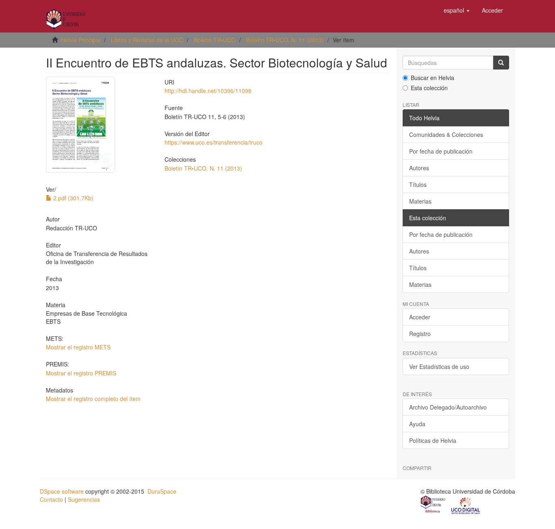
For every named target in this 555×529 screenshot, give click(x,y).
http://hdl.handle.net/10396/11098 (208, 91)
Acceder (419, 317)
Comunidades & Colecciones (446, 134)
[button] (457, 10)
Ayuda (417, 424)
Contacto (51, 499)
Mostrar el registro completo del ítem (93, 399)
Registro (420, 334)
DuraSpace (161, 491)
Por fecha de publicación (441, 151)
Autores (419, 168)
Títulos (418, 184)
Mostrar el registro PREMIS (81, 373)
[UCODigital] (466, 505)
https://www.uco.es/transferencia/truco (213, 142)
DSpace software (62, 491)
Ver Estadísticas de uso (439, 366)
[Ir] (501, 62)
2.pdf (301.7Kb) (72, 198)
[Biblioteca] (434, 505)
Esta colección (429, 88)
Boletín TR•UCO (215, 40)
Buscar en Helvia (432, 78)
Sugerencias (84, 499)
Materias (420, 201)
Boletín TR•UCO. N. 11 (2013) (285, 40)
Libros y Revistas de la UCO (147, 40)
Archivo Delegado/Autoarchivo (448, 407)
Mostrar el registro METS (78, 347)
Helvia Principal (80, 40)
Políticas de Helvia (432, 440)
